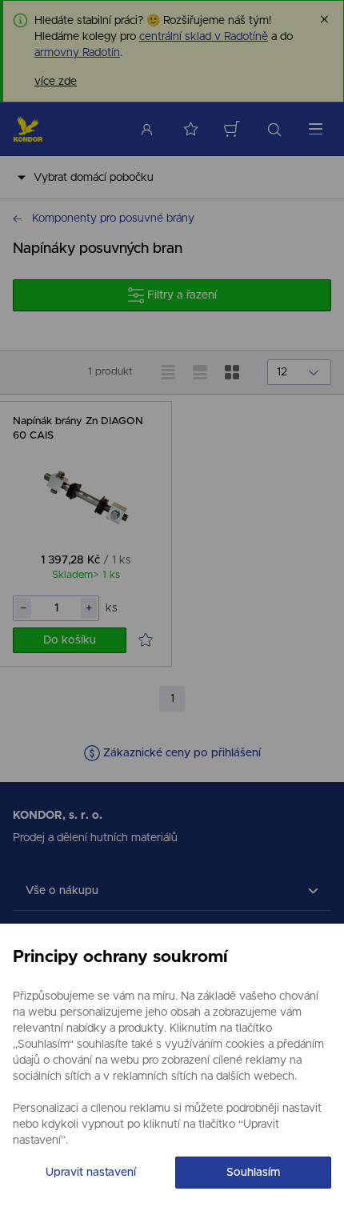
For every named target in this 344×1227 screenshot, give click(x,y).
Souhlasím (253, 1172)
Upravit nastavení (91, 1172)
